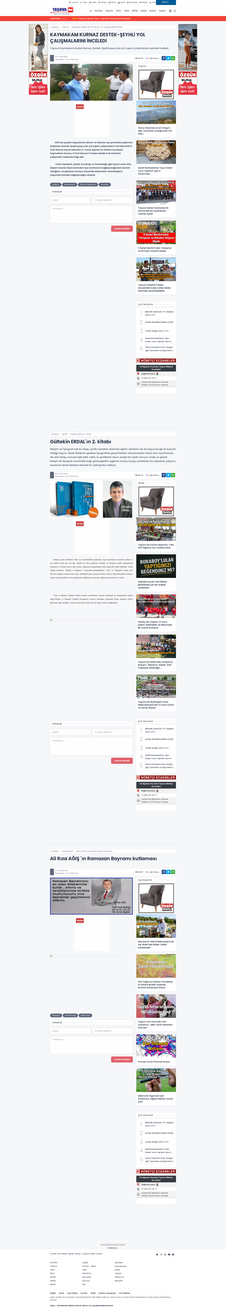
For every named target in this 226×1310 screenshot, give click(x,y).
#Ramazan (85, 1015)
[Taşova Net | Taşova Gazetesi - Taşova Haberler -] (62, 11)
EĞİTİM (135, 10)
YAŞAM (162, 10)
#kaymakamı (69, 184)
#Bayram (56, 1015)
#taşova (55, 184)
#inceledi (105, 184)
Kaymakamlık (67, 851)
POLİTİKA (98, 10)
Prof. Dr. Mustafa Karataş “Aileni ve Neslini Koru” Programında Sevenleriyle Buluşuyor (115, 18)
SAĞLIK (144, 10)
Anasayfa (55, 27)
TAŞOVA (109, 10)
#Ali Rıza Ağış (70, 1015)
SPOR (126, 10)
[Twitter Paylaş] (168, 58)
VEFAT (118, 10)
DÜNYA (153, 10)
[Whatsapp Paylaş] (173, 58)
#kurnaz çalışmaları (88, 184)
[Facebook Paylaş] (164, 58)
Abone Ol (139, 58)
